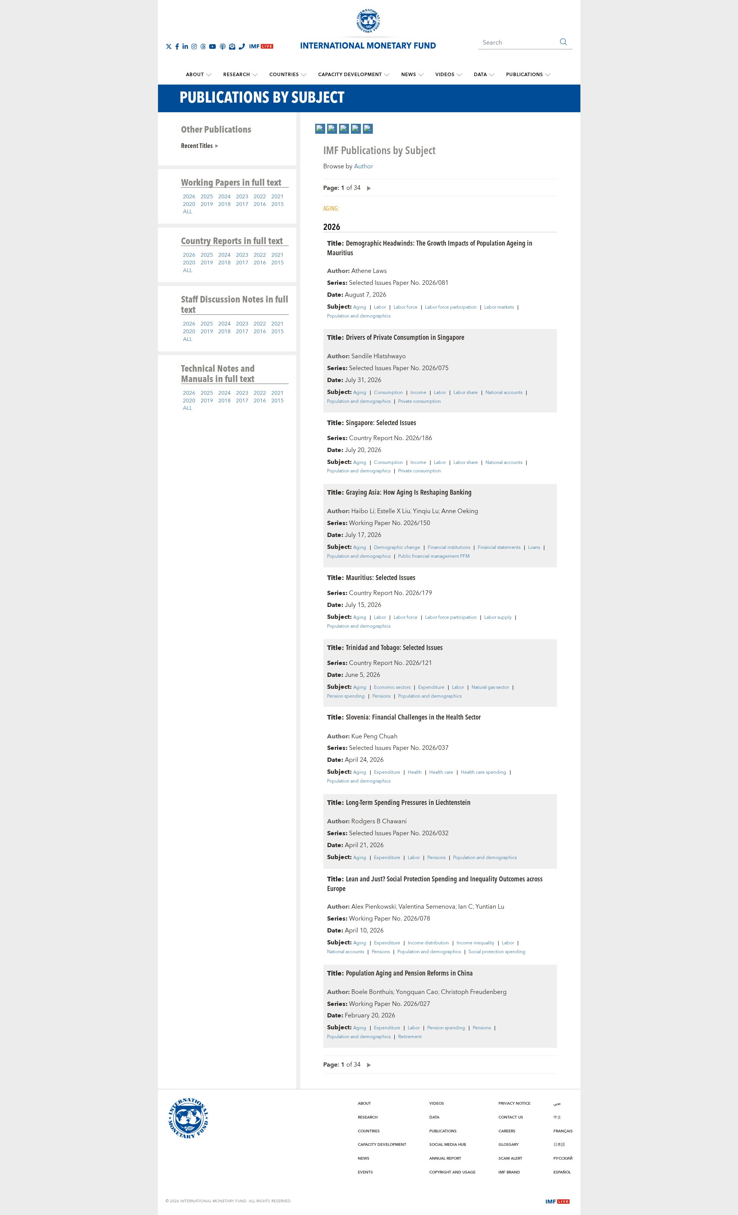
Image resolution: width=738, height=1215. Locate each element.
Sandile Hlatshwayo (378, 356)
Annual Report (445, 1158)
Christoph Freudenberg (474, 992)
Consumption (388, 393)
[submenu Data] (491, 75)
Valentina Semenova (427, 906)
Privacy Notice (514, 1103)
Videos (445, 75)
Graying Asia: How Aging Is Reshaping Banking (409, 492)
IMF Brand (509, 1172)
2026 (189, 196)
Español (562, 1172)
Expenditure (431, 687)
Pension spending (346, 696)
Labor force (405, 307)
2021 (277, 196)
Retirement (410, 1037)
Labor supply (498, 617)
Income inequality (475, 943)
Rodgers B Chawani (379, 821)
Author (363, 166)
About (195, 75)
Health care (441, 772)
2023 (242, 196)
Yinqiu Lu (426, 511)
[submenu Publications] (547, 75)
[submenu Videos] (459, 75)
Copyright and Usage (452, 1172)
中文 (557, 1117)
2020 (189, 204)
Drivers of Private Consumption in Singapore (405, 337)
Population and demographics (359, 316)
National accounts (503, 393)
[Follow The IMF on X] (169, 46)
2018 (224, 204)
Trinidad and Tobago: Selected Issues (394, 647)
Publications (524, 75)
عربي (557, 1103)
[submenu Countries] (303, 75)
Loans (534, 547)
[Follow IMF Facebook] (177, 46)
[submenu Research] (254, 75)
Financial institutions (449, 547)
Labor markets (499, 307)
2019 (207, 204)
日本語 (559, 1144)
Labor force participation (451, 307)
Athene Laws (369, 271)
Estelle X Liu (393, 511)
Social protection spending (497, 952)
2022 (260, 196)
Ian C (465, 906)
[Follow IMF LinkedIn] (185, 46)
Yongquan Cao (417, 992)
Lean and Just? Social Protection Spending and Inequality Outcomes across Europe (435, 883)
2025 (207, 196)
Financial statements (499, 547)
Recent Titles (197, 145)
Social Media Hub (447, 1144)
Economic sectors (392, 687)
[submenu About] (208, 75)
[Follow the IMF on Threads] (203, 46)
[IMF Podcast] (222, 46)
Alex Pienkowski (373, 906)
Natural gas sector (490, 687)
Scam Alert (510, 1158)
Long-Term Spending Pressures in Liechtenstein (408, 802)
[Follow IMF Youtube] (212, 46)
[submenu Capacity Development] (386, 75)
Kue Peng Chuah (374, 736)
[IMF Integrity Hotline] (242, 46)
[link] (320, 129)
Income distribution (428, 943)
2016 (260, 204)
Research (236, 75)
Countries (284, 75)
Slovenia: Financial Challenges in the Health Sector (413, 716)
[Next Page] (367, 188)
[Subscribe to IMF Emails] (232, 46)
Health (415, 772)
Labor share (466, 393)
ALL (187, 211)
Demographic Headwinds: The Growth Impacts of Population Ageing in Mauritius (429, 248)
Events (365, 1172)
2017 (242, 204)
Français (563, 1131)
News (408, 75)
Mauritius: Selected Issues (381, 577)
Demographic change (397, 547)
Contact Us (511, 1117)
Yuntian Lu (489, 906)
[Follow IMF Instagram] (194, 46)
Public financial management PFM (434, 556)
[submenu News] (421, 75)
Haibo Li (362, 511)
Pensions (381, 696)
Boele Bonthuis (372, 992)
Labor (380, 307)
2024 (224, 196)
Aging (359, 307)
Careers (507, 1131)
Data (480, 75)
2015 (277, 204)
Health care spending (483, 772)
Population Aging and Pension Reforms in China (409, 972)
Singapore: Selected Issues (381, 422)
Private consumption (419, 401)
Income (418, 393)
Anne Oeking (459, 511)
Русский (563, 1158)
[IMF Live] (558, 1200)
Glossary (509, 1144)
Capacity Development (350, 75)
